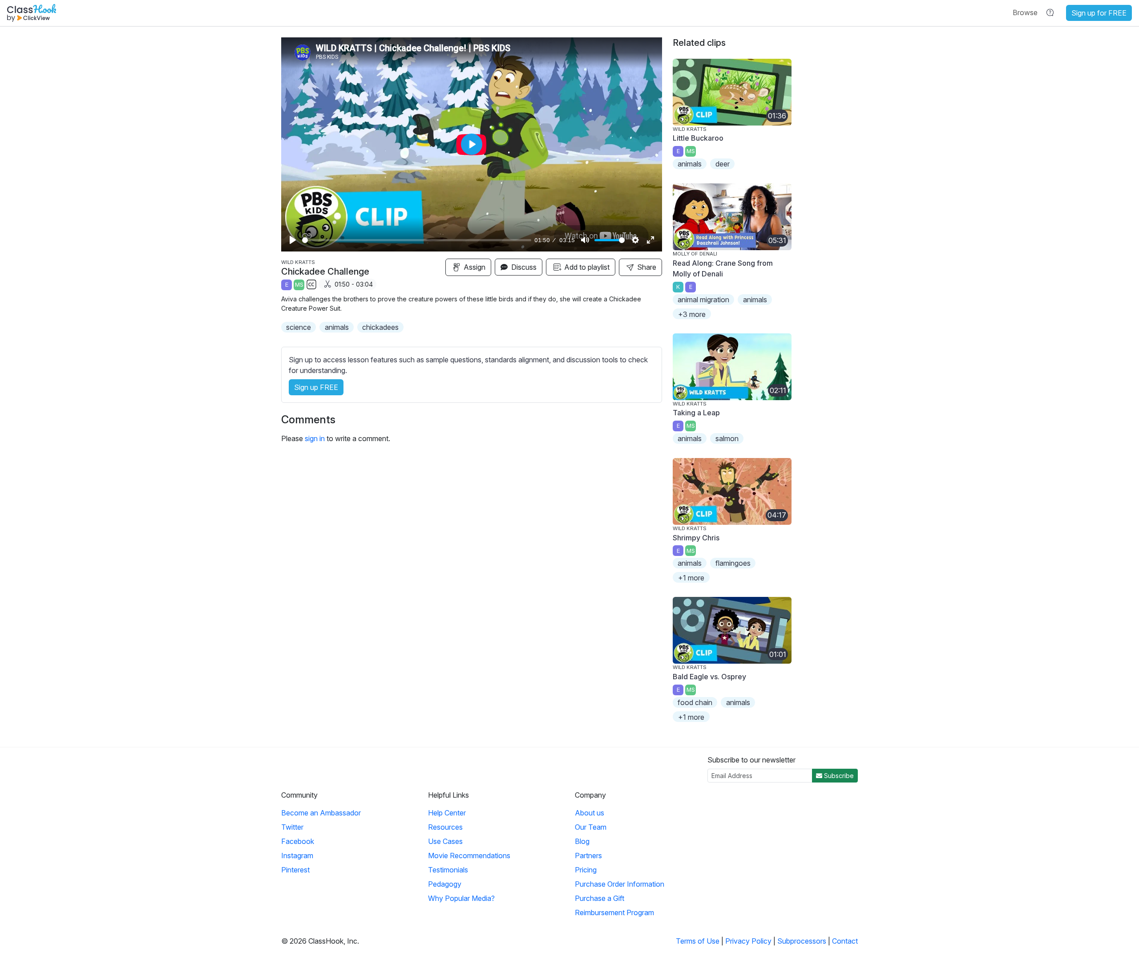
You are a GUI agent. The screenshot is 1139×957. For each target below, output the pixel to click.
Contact (845, 941)
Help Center (447, 812)
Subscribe (838, 775)
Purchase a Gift (599, 898)
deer (722, 163)
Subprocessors (801, 941)
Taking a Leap (696, 412)
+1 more (691, 577)
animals (337, 327)
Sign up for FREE (1099, 12)
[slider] (416, 240)
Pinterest (295, 869)
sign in (315, 438)
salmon (727, 438)
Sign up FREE (316, 387)
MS (299, 284)
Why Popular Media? (461, 898)
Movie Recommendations (469, 855)
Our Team (590, 827)
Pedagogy (444, 884)
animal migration (703, 299)
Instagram (297, 855)
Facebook (297, 841)
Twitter (292, 827)
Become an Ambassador (321, 812)
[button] (1025, 12)
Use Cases (445, 841)
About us (589, 812)
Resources (445, 827)
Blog (582, 841)
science (298, 327)
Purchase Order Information (619, 884)
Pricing (586, 869)
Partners (588, 855)
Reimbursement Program (614, 912)
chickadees (380, 327)
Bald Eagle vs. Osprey (709, 676)
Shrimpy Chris (696, 537)
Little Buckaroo (698, 138)
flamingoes (733, 563)
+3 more (692, 314)
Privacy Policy (748, 941)
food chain (695, 702)
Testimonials (448, 869)
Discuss (523, 267)
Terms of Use (697, 941)
